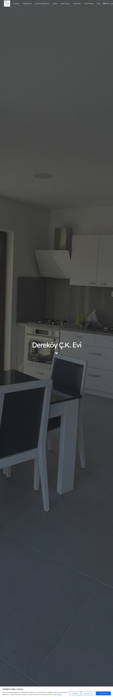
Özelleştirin (75, 693)
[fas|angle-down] (56, 353)
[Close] (111, 688)
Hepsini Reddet (88, 693)
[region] (56, 692)
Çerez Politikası (57, 694)
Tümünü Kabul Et (103, 693)
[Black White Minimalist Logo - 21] (7, 3)
